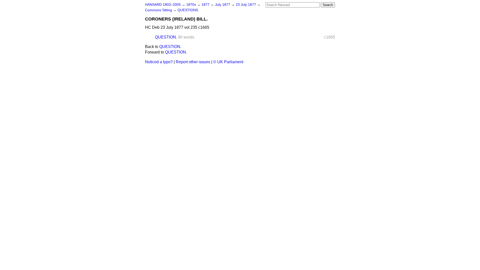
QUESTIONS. (188, 10)
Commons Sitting (159, 10)
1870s (191, 4)
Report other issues (193, 62)
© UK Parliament (228, 62)
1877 (206, 4)
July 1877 (223, 4)
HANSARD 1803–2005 (163, 4)
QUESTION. (166, 37)
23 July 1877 (246, 4)
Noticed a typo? (159, 62)
